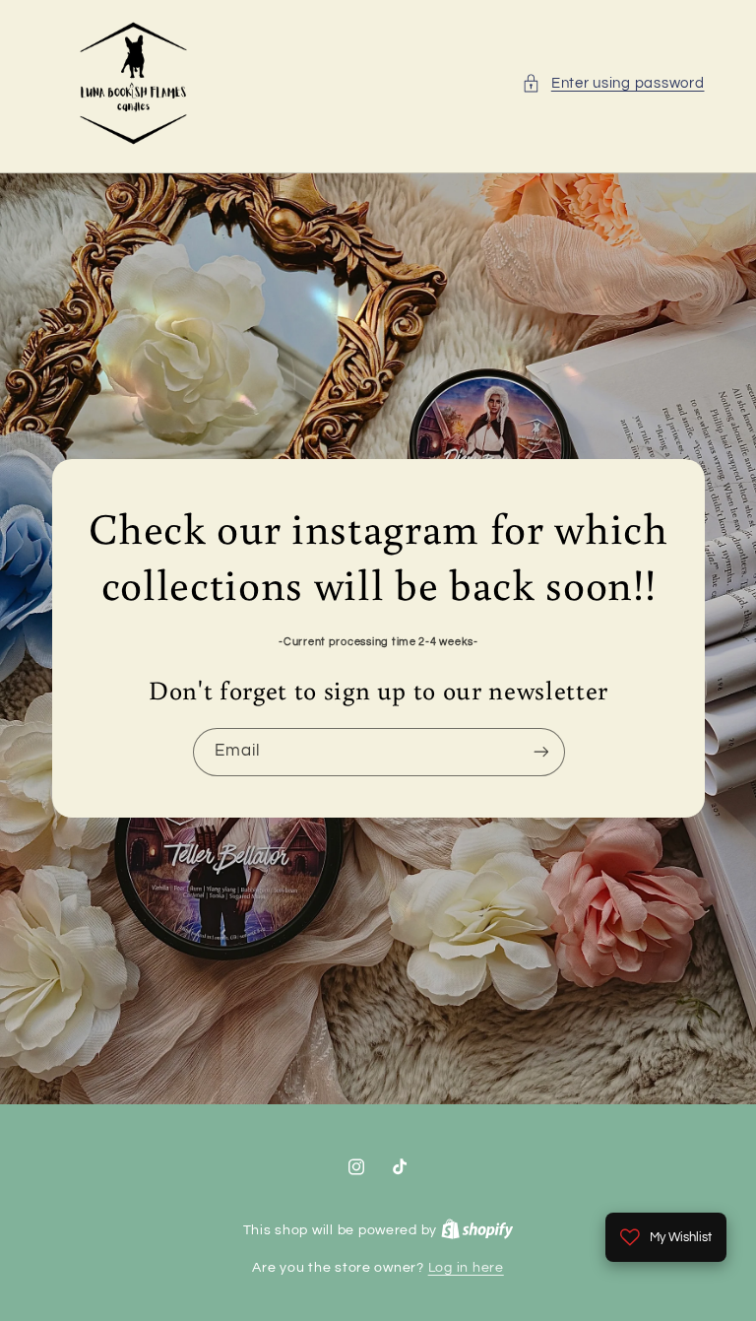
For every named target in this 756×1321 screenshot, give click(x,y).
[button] (613, 84)
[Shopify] (477, 1230)
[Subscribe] (540, 752)
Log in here (466, 1268)
